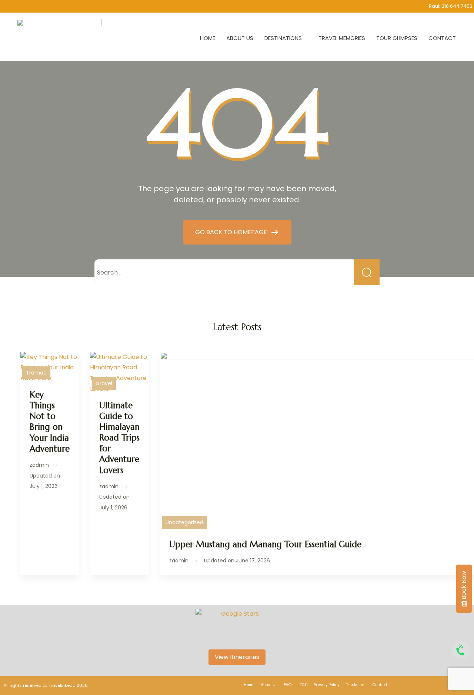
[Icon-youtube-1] (64, 6)
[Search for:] (237, 272)
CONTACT (442, 38)
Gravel (104, 383)
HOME (207, 38)
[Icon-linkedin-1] (50, 6)
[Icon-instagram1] (21, 6)
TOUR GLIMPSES (396, 38)
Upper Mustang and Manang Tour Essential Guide (265, 544)
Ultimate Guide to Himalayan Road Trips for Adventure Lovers (119, 437)
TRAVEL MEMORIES (341, 38)
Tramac (36, 372)
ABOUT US (239, 38)
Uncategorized (184, 522)
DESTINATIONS (283, 38)
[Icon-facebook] (35, 6)
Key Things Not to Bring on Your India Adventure (50, 421)
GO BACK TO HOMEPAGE (231, 232)
